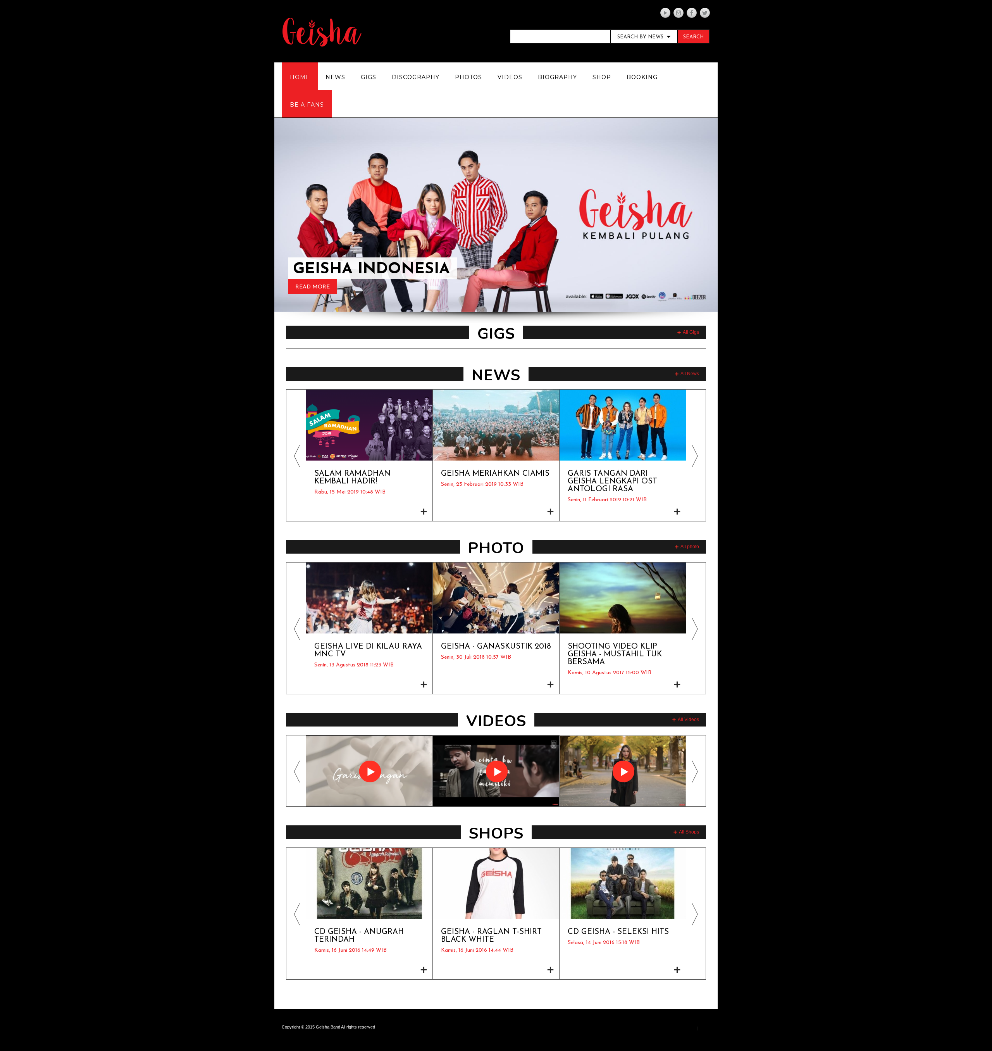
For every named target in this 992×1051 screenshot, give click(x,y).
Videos (510, 77)
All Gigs (691, 332)
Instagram (678, 13)
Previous (296, 348)
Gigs (368, 77)
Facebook (692, 13)
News (335, 77)
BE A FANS (307, 104)
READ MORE (312, 287)
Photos (468, 77)
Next (696, 348)
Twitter (705, 13)
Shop (601, 77)
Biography (557, 77)
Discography (415, 77)
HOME (300, 77)
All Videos (688, 719)
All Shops (689, 832)
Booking (642, 77)
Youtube (665, 13)
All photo (689, 546)
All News (689, 373)
